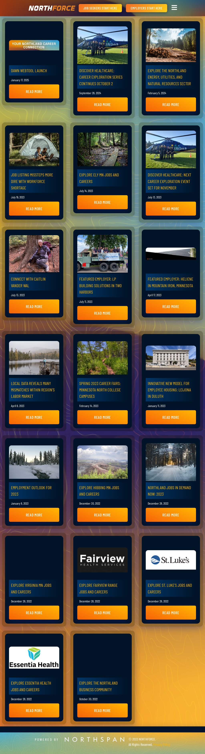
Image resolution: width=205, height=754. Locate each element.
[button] (34, 91)
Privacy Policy (161, 744)
